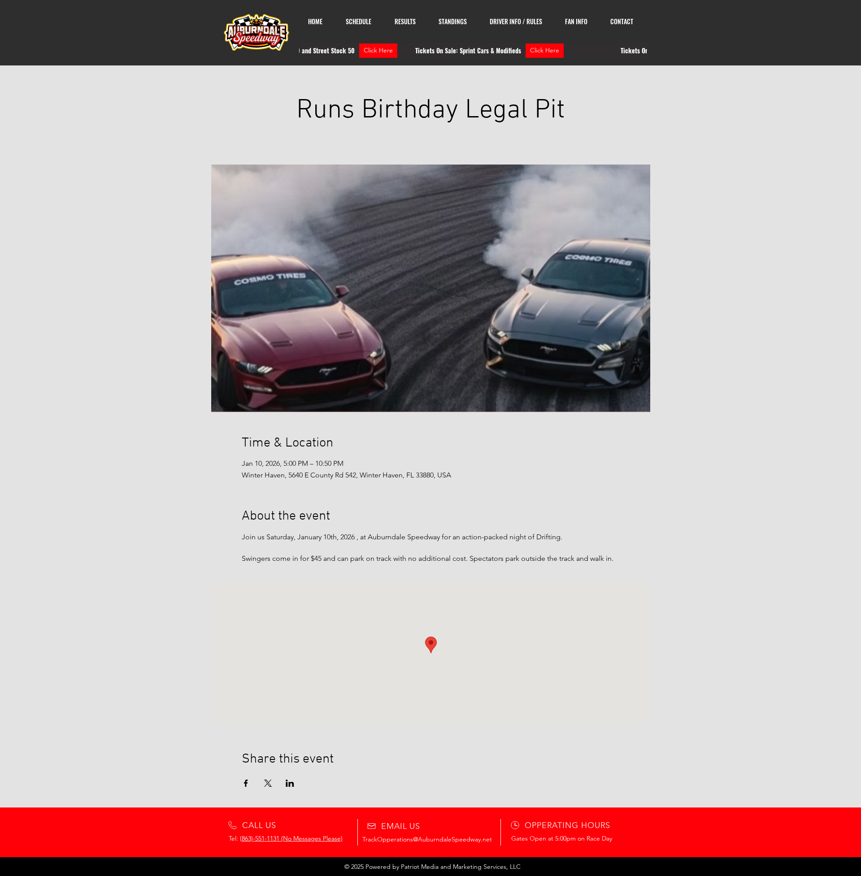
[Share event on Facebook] (246, 783)
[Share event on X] (268, 783)
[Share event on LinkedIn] (290, 783)
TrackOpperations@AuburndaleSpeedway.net (427, 839)
